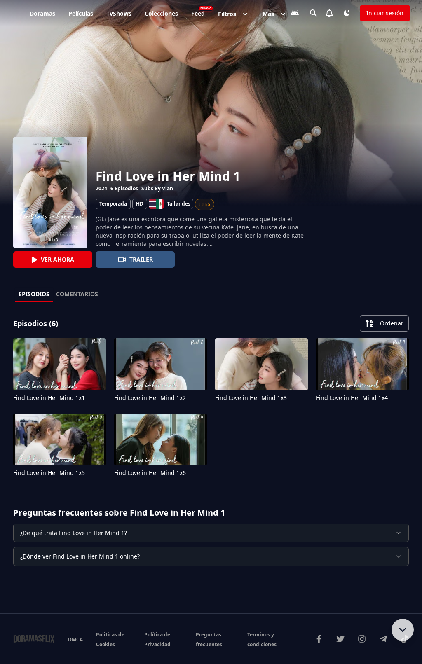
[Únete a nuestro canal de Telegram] (383, 639)
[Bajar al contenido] (403, 630)
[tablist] (211, 294)
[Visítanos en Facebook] (319, 639)
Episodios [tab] (34, 294)
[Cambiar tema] (346, 13)
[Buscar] (314, 13)
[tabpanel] (211, 397)
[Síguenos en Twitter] (340, 639)
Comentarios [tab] (77, 294)
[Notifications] (329, 13)
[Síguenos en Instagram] (362, 639)
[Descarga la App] (295, 13)
